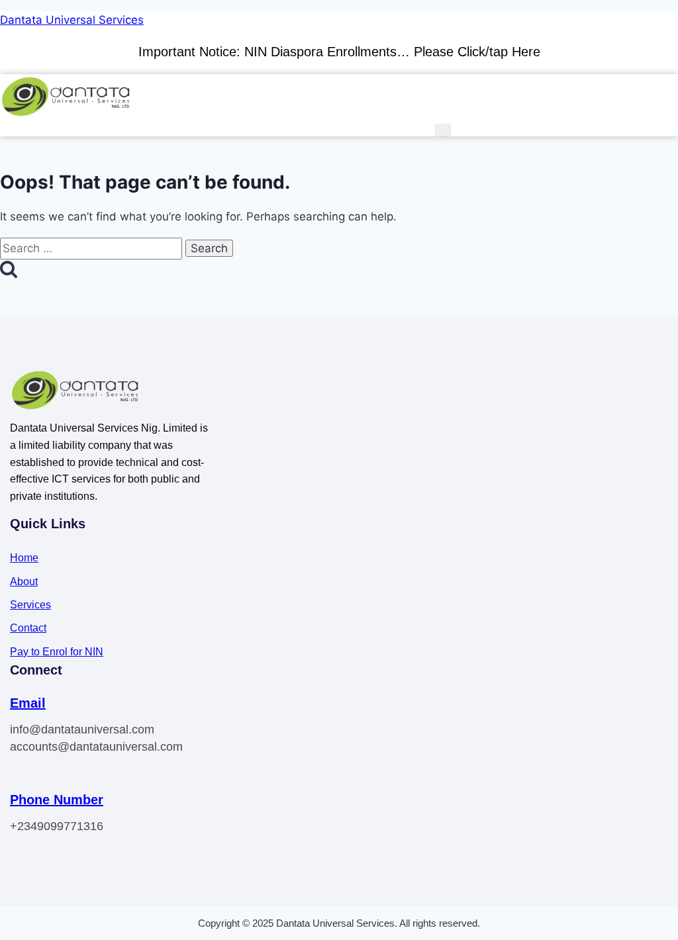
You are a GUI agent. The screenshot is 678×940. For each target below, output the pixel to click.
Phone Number (56, 799)
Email (28, 703)
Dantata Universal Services (72, 19)
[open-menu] (443, 130)
